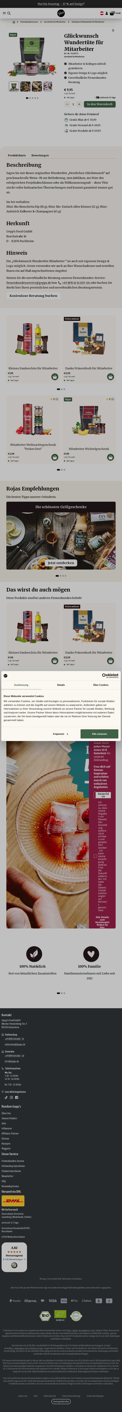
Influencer (7, 1128)
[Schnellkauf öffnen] (54, 376)
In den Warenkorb (99, 104)
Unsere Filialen (9, 1118)
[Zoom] (53, 74)
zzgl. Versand (69, 93)
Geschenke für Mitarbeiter (55, 22)
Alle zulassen (99, 733)
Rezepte (6, 1143)
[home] (14, 22)
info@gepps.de (12, 1061)
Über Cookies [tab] (100, 685)
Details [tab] (61, 685)
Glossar (5, 1138)
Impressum (22, 1396)
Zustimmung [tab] (21, 685)
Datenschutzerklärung (71, 1396)
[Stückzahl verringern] (67, 104)
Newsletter (7, 1176)
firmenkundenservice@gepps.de (28, 283)
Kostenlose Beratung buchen (33, 296)
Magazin (6, 1148)
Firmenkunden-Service (13, 1161)
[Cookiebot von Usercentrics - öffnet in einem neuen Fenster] (104, 675)
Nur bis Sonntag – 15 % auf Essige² (61, 4)
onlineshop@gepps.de (15, 1044)
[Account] (106, 13)
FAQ (4, 1181)
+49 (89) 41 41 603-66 (76, 283)
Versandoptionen (10, 1186)
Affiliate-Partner (10, 1133)
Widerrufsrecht (50, 1396)
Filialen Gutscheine (11, 1171)
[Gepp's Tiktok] (6, 1097)
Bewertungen (40, 155)
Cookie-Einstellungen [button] (95, 1396)
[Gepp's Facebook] (16, 1097)
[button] (113, 30)
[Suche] (9, 13)
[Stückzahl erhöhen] (79, 104)
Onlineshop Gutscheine (13, 1166)
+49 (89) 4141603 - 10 (14, 1055)
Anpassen (58, 733)
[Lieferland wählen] (102, 13)
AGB (35, 1396)
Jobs (4, 1123)
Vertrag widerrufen (61, 1401)
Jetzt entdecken (61, 563)
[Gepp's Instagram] (11, 1097)
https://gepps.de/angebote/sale (81, 1330)
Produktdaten (17, 155)
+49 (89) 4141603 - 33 (14, 1038)
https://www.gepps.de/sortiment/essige (26, 1348)
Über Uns (6, 1113)
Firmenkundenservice (29, 22)
